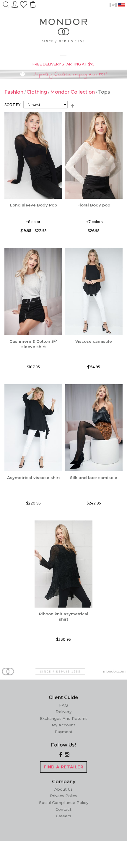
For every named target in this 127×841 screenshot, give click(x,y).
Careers (63, 815)
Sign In (14, 3)
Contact (63, 809)
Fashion (14, 92)
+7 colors (94, 222)
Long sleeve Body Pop (33, 205)
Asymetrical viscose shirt (33, 477)
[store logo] (63, 32)
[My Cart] (32, 6)
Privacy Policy (63, 795)
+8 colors (34, 222)
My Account (63, 725)
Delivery (63, 711)
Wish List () (23, 3)
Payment (64, 731)
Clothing (37, 92)
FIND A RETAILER (63, 767)
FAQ (63, 705)
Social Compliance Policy (63, 802)
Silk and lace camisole (93, 477)
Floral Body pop (93, 205)
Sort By (12, 104)
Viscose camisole (93, 341)
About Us (63, 789)
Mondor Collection (73, 92)
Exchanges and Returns (63, 718)
